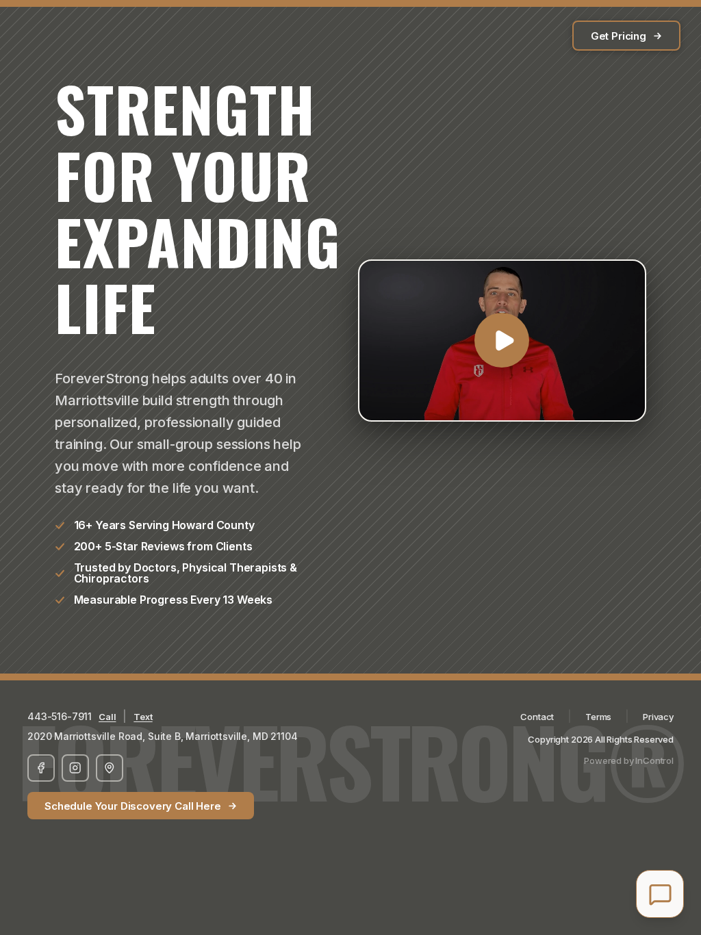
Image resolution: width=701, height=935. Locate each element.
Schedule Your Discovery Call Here (132, 805)
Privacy (658, 716)
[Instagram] (75, 768)
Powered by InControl (629, 760)
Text (142, 716)
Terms (598, 716)
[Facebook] (41, 768)
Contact (537, 716)
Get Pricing (618, 35)
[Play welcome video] (502, 340)
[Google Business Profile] (109, 768)
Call (107, 716)
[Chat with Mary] (660, 894)
